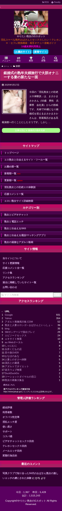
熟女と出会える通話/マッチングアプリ (25, 235)
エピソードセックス (16, 335)
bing (7, 328)
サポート (7, 431)
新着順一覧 (12, 173)
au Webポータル (14, 342)
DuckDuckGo (12, 373)
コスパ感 (7, 436)
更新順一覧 (13, 180)
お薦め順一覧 (11, 166)
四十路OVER (12, 352)
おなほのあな (12, 356)
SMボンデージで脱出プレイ (20, 332)
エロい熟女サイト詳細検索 (18, 201)
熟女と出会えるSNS (15, 228)
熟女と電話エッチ (14, 221)
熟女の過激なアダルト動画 (18, 242)
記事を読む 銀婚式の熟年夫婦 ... (31, 130)
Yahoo (8, 318)
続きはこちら (9, 385)
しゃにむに (11, 345)
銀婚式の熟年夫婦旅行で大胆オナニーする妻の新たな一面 (31, 75)
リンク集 (7, 272)
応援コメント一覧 (14, 194)
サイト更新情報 (11, 263)
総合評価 (7, 407)
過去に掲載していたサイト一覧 (19, 282)
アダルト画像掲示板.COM (19, 321)
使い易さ (7, 426)
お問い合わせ (10, 287)
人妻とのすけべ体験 (16, 359)
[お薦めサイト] (23, 51)
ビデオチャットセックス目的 (18, 441)
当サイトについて (12, 258)
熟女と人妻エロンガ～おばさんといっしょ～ (29, 325)
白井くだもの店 (13, 349)
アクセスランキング (13, 277)
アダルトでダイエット (17, 366)
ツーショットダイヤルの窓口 (20, 376)
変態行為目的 (10, 455)
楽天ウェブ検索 (13, 369)
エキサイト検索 (13, 338)
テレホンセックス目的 (15, 446)
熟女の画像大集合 (14, 380)
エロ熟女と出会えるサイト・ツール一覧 (26, 159)
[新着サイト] (40, 51)
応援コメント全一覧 (13, 267)
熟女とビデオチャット (16, 214)
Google (9, 314)
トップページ (11, 153)
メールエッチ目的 (12, 450)
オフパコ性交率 (11, 417)
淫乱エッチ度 (10, 421)
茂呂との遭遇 (12, 363)
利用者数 (7, 412)
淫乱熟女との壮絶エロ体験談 (20, 187)
